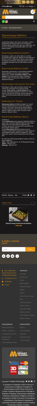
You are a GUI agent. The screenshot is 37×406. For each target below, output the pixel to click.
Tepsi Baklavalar (25, 330)
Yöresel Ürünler (25, 340)
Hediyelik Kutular (25, 337)
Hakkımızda (24, 277)
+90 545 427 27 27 (11, 278)
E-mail (7, 284)
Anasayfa (4, 27)
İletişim (22, 290)
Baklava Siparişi (25, 318)
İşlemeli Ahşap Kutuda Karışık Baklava (18, 223)
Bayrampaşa (22, 393)
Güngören (27, 387)
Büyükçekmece (21, 391)
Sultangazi (17, 384)
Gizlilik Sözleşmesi (8, 327)
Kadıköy (32, 402)
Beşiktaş (13, 393)
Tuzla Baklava (30, 398)
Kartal (26, 402)
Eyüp (22, 389)
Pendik (13, 402)
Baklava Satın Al (25, 312)
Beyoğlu (30, 391)
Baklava (10, 195)
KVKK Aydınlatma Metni (9, 342)
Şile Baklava (19, 400)
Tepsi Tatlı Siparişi (25, 309)
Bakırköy (7, 396)
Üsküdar (13, 398)
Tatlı (16, 195)
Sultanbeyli (28, 400)
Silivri (24, 384)
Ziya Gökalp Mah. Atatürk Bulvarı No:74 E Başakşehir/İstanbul (9, 273)
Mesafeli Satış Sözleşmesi (6, 338)
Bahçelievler (15, 396)
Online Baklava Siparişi (27, 315)
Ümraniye (21, 398)
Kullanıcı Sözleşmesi (8, 330)
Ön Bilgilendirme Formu (9, 334)
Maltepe (20, 402)
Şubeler (22, 293)
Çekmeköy (12, 405)
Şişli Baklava (9, 400)
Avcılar (30, 396)
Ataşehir (27, 405)
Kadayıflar (23, 334)
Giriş (5, 6)
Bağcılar (23, 396)
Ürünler (22, 280)
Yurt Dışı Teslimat (25, 302)
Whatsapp (8, 281)
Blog (21, 299)
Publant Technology (17, 381)
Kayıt (10, 6)
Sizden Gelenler (25, 305)
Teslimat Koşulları (25, 286)
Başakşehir (31, 393)
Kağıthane (19, 387)
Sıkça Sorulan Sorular (26, 296)
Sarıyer (29, 384)
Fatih (17, 389)
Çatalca (11, 391)
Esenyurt (28, 389)
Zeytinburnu (8, 384)
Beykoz (20, 405)
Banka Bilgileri (24, 283)
